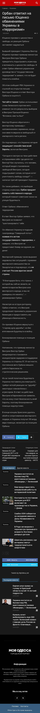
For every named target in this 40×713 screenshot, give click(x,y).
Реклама (15, 706)
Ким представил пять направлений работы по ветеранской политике (25, 489)
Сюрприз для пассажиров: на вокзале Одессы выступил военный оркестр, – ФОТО (30, 455)
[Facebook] (17, 698)
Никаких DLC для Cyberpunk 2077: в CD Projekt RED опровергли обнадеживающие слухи (11, 455)
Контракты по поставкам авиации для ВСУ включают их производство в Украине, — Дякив (26, 503)
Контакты (24, 706)
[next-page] (7, 553)
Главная (5, 8)
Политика (13, 8)
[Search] (37, 3)
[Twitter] (23, 698)
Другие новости (23, 468)
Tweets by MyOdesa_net (20, 573)
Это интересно (9, 468)
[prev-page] (3, 553)
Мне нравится (31, 560)
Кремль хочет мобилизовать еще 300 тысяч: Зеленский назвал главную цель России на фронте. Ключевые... (24, 620)
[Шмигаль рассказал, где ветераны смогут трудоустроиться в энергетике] (7, 542)
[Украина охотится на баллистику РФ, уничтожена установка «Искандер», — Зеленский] (6, 602)
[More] (31, 437)
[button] (3, 3)
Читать (33, 565)
